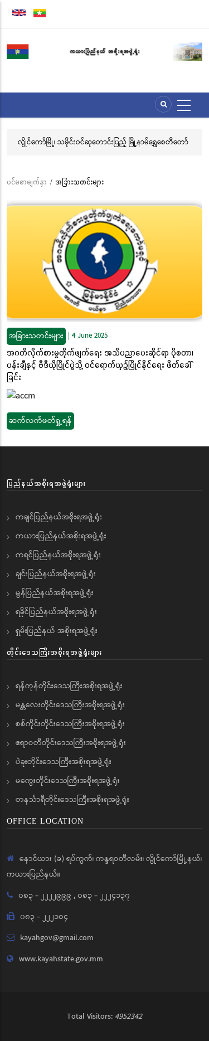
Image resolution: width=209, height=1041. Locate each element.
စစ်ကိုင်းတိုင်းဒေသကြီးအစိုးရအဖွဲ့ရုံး (70, 724)
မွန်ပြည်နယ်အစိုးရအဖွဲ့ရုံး (55, 593)
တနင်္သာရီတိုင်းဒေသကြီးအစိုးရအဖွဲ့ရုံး (72, 800)
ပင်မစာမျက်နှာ (27, 182)
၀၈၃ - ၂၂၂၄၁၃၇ (103, 895)
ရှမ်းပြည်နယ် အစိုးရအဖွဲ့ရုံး (57, 631)
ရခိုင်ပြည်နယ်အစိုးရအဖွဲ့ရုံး (56, 612)
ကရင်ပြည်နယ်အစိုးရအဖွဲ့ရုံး (58, 555)
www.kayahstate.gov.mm (61, 959)
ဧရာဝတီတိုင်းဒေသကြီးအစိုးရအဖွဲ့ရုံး (71, 743)
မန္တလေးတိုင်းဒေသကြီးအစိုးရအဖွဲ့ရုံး (70, 705)
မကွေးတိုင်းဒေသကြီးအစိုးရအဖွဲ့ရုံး (68, 781)
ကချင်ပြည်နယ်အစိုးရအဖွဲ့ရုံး (59, 517)
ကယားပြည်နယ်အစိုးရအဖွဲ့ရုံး (61, 536)
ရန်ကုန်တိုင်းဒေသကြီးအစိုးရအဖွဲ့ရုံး (69, 686)
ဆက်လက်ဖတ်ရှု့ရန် (40, 421)
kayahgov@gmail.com (57, 938)
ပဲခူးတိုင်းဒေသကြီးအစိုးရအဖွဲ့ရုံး (63, 762)
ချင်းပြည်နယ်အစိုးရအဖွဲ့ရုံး (56, 574)
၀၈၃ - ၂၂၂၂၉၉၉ (46, 895)
